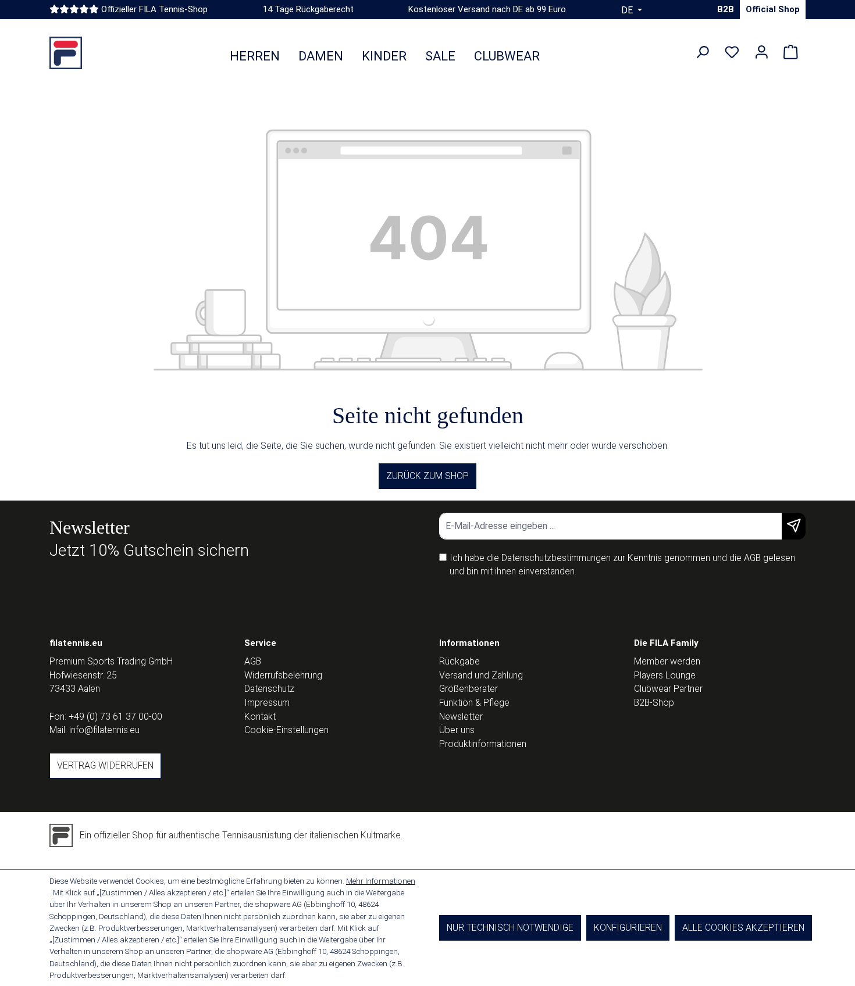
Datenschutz (269, 688)
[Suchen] (702, 53)
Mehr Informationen (380, 880)
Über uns (457, 729)
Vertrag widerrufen (105, 765)
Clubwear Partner (668, 688)
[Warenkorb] (791, 53)
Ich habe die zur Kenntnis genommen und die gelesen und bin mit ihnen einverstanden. (622, 564)
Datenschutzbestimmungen (556, 557)
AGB (752, 557)
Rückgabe (459, 661)
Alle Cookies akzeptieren (743, 927)
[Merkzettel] (732, 53)
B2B (725, 9)
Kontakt (260, 716)
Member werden (667, 661)
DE (628, 10)
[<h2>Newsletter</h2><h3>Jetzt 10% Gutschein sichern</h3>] (794, 526)
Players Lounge (665, 675)
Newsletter (461, 716)
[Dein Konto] (761, 53)
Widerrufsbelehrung (283, 675)
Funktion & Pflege (474, 702)
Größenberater (468, 688)
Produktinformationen (482, 743)
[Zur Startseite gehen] (65, 53)
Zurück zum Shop (427, 475)
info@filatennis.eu (104, 729)
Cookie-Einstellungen (286, 729)
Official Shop (773, 9)
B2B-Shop (654, 702)
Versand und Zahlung (481, 675)
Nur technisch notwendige (510, 927)
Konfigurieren (628, 927)
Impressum (267, 702)
